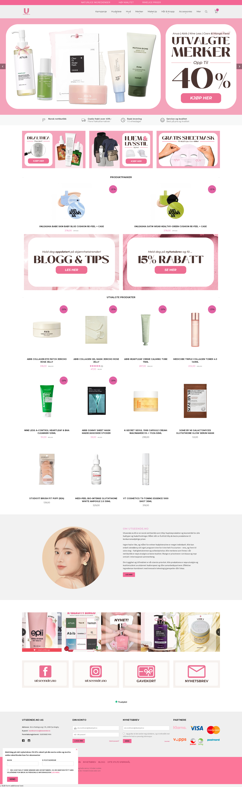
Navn (9, 760)
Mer (199, 11)
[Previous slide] (22, 632)
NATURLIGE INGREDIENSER (95, 2)
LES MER (128, 575)
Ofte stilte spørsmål (119, 762)
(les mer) (55, 772)
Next (239, 66)
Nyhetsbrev (89, 762)
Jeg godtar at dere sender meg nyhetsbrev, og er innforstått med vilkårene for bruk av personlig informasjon (146, 735)
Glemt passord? (114, 741)
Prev (3, 66)
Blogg (101, 762)
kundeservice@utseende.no (39, 731)
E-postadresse (49, 760)
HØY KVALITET (126, 2)
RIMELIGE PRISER (151, 2)
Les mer (167, 741)
